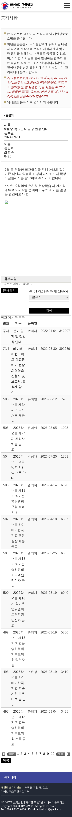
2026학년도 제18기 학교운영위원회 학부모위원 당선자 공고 (18, 649)
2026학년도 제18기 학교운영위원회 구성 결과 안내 (18, 498)
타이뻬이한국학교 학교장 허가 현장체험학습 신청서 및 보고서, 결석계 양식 (18, 370)
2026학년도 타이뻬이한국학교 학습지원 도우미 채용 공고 (18, 688)
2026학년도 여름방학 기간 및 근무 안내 (18, 467)
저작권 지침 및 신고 (36, 787)
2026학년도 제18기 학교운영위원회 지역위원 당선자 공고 (18, 570)
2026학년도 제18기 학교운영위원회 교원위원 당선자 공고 (18, 609)
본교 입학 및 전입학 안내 (18, 336)
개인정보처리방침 (11, 787)
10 (52, 753)
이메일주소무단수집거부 (15, 791)
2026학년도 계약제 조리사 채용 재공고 (18, 410)
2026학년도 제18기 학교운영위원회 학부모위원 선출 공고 (18, 728)
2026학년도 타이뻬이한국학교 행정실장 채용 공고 (18, 532)
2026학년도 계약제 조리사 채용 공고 (18, 438)
